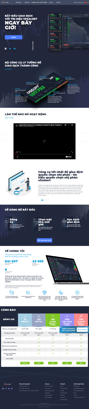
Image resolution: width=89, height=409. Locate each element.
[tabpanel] (44, 183)
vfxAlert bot (77, 386)
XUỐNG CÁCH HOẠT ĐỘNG (39, 2)
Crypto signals (48, 395)
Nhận (13, 37)
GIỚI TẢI (27, 2)
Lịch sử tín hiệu (49, 386)
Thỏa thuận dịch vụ (24, 386)
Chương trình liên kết (79, 397)
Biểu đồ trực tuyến (49, 390)
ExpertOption (63, 399)
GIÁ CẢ (58, 2)
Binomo (62, 395)
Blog (75, 393)
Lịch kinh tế (48, 388)
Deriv (61, 386)
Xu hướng (47, 393)
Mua (39, 363)
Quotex (62, 390)
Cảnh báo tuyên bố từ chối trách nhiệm (29, 390)
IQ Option (62, 397)
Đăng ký (24, 363)
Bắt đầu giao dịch (44, 240)
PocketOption (64, 388)
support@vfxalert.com (79, 388)
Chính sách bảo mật (24, 388)
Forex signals (48, 397)
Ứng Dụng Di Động (78, 390)
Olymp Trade (63, 393)
